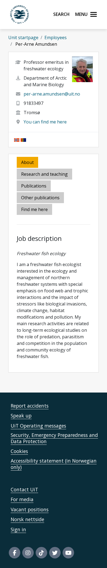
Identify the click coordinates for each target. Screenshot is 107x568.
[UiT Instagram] (28, 552)
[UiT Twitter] (55, 552)
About (27, 162)
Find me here (34, 209)
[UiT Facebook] (14, 552)
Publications (33, 186)
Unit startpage (23, 37)
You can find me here (45, 122)
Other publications (40, 198)
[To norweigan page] (16, 140)
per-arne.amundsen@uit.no (52, 94)
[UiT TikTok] (41, 552)
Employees (55, 37)
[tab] (34, 186)
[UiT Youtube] (68, 552)
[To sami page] (23, 140)
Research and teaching (44, 174)
